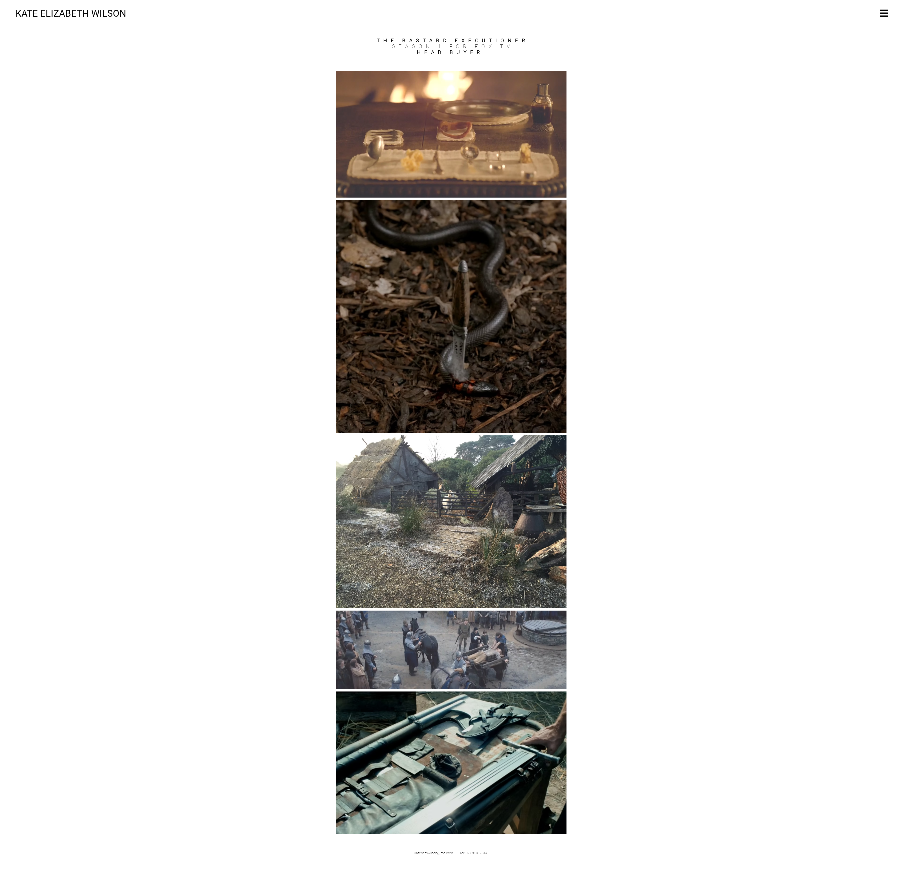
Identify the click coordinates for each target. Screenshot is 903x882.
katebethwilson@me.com (433, 853)
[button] (884, 13)
